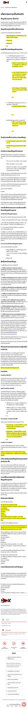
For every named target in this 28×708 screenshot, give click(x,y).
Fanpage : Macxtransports (23, 648)
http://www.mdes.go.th (10, 334)
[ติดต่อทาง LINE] (4, 643)
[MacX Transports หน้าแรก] (12, 2)
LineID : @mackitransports (4, 648)
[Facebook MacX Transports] (23, 643)
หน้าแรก (3, 7)
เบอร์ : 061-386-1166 (14, 648)
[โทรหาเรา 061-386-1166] (14, 643)
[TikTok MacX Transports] (8, 705)
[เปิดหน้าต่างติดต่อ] (26, 2)
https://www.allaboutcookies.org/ (12, 385)
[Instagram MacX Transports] (12, 705)
